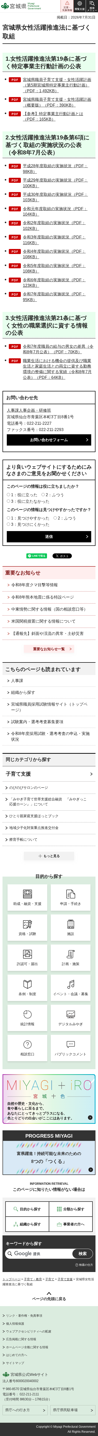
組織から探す (23, 692)
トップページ (12, 1279)
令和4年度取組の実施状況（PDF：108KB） (54, 254)
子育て (49, 1279)
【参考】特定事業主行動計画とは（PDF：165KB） (53, 116)
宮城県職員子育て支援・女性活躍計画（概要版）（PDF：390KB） (57, 102)
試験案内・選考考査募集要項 (37, 722)
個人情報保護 (15, 1323)
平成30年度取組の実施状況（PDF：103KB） (55, 197)
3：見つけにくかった (30, 524)
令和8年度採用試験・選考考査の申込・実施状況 (50, 736)
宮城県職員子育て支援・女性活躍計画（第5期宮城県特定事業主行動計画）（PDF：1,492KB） (57, 85)
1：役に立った (24, 495)
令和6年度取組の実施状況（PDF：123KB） (54, 283)
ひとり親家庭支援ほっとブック (34, 816)
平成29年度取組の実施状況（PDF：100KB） (55, 183)
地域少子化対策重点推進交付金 (34, 828)
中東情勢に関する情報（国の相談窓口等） (49, 609)
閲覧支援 (80, 6)
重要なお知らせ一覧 (49, 649)
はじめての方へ (16, 1355)
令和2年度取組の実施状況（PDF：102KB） (54, 225)
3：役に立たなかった (30, 501)
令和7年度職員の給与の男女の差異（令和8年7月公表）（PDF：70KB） (58, 349)
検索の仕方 (86, 1264)
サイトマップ (15, 1363)
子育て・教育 (33, 1279)
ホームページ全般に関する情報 (27, 1347)
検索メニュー (92, 6)
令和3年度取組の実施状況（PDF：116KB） (54, 240)
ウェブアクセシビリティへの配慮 (28, 1331)
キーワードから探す (24, 1243)
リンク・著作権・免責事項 (24, 1315)
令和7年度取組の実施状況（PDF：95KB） (54, 297)
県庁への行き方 (17, 1410)
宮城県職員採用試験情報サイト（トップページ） (49, 707)
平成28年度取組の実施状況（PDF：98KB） (55, 169)
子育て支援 (18, 774)
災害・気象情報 (67, 6)
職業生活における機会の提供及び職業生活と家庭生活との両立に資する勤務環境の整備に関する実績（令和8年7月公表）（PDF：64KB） (57, 369)
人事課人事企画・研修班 (29, 410)
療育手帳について (23, 839)
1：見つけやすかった (30, 518)
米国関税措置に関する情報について (43, 621)
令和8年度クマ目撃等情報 (34, 585)
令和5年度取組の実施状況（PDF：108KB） (54, 268)
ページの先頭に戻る (49, 1299)
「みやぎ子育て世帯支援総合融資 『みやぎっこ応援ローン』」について (48, 801)
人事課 (17, 681)
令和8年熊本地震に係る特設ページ (42, 597)
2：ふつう (55, 495)
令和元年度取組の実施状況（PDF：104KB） (55, 211)
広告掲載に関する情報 (21, 1339)
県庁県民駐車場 (65, 1410)
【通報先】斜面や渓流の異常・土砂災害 (47, 633)
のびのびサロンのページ (28, 788)
